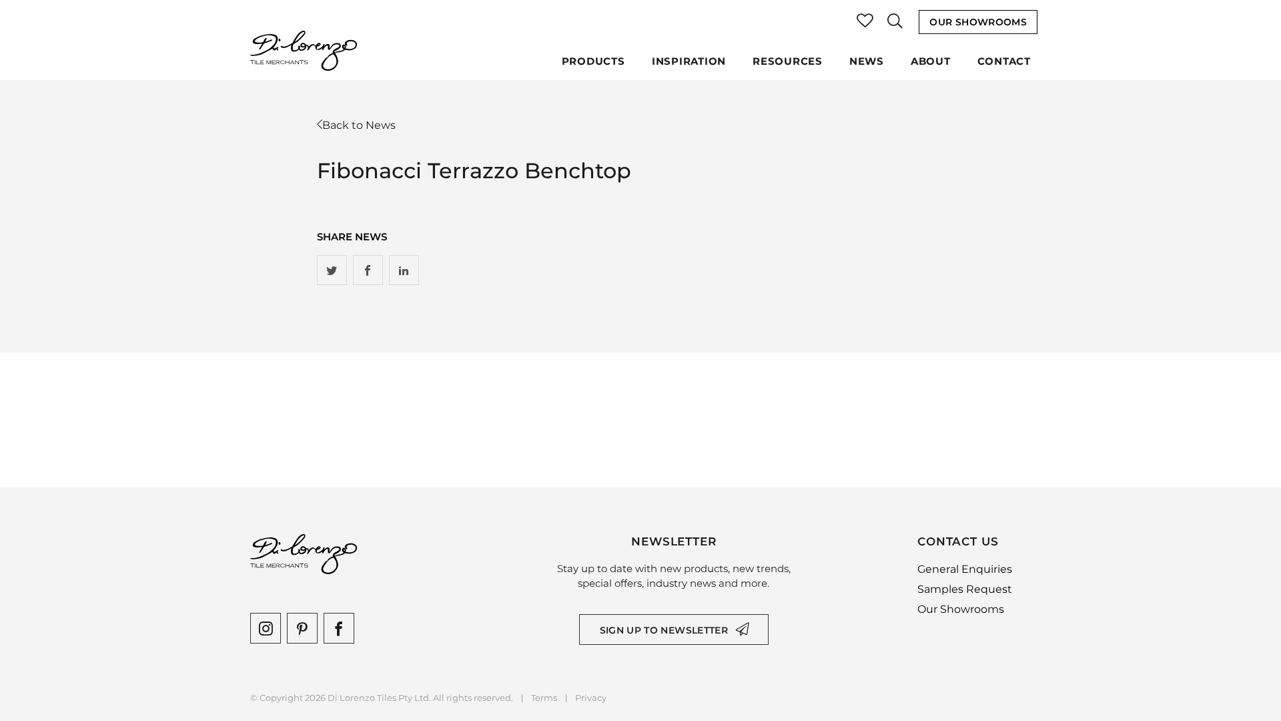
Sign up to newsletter (664, 630)
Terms (544, 698)
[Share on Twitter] (332, 270)
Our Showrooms (978, 22)
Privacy (590, 698)
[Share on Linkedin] (404, 270)
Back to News (359, 125)
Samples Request (964, 589)
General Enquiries (964, 569)
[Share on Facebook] (368, 270)
